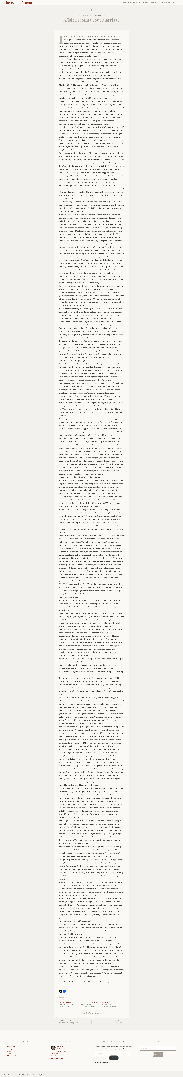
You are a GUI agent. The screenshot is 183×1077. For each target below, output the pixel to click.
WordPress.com (47, 1075)
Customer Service (12, 1051)
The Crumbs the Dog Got (114, 1022)
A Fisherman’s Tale (166, 3)
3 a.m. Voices (10, 1053)
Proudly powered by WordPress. (15, 1075)
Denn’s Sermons (149, 3)
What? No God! (11, 1046)
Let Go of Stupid (65, 1002)
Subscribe (114, 1058)
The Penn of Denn (18, 2)
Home (123, 3)
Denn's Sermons (95, 1013)
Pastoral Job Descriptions (68, 1022)
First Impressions (12, 1049)
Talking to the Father (13, 1056)
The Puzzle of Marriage (88, 1002)
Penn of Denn (134, 3)
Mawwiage (105, 1002)
